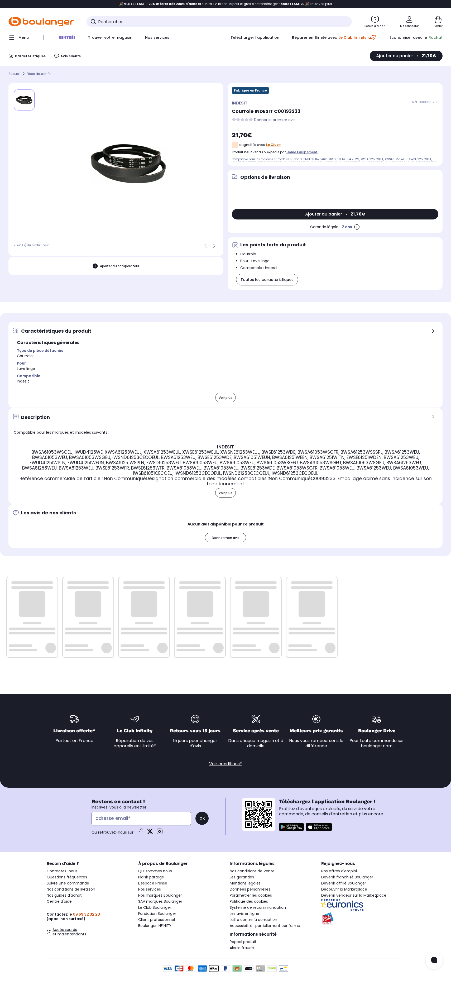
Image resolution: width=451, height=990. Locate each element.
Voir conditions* (225, 764)
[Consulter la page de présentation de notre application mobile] (291, 827)
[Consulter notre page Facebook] (140, 833)
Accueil (14, 73)
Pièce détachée (39, 73)
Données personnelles (250, 889)
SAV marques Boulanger (160, 901)
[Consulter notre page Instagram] (159, 833)
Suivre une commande (68, 883)
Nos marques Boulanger (160, 895)
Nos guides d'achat (64, 895)
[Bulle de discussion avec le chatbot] (434, 960)
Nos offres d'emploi (339, 871)
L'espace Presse (152, 883)
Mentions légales (245, 883)
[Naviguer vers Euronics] (362, 905)
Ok (202, 818)
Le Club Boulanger (154, 907)
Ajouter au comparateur (119, 266)
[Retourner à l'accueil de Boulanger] (41, 21)
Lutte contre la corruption (253, 919)
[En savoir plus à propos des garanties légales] (357, 227)
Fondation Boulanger (157, 913)
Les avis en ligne (244, 913)
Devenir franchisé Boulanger (347, 877)
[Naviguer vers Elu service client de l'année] (362, 919)
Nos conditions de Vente (252, 871)
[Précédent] (205, 246)
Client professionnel (156, 919)
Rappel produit (243, 941)
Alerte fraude (242, 947)
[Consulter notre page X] (150, 833)
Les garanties (242, 877)
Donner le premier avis (274, 120)
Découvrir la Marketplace (344, 889)
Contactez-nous (62, 871)
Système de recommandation (258, 907)
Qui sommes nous (155, 871)
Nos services (149, 889)
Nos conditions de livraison (71, 889)
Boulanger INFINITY (154, 925)
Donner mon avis (225, 537)
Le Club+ (273, 144)
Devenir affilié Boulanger (343, 883)
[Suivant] (214, 246)
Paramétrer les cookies (251, 895)
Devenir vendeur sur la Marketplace (353, 895)
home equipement (302, 152)
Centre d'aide (59, 901)
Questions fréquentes (67, 877)
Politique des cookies (249, 901)
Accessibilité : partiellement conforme (265, 925)
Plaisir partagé (151, 877)
